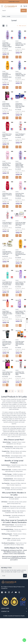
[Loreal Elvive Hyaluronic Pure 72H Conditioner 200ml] (20, 65)
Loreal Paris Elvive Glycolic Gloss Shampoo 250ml (6, 164)
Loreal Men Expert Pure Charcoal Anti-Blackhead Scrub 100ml (7, 343)
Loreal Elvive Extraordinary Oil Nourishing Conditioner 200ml (6, 75)
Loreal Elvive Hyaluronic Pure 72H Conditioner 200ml (20, 75)
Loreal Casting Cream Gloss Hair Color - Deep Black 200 (7, 373)
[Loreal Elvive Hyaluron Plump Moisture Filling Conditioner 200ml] (7, 35)
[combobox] (14, 10)
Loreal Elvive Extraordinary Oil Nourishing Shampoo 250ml (20, 253)
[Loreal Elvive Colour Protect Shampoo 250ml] (7, 126)
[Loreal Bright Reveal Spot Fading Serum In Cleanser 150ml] (7, 274)
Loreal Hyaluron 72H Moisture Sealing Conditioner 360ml (20, 313)
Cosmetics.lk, (6, 550)
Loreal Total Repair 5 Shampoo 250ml (20, 134)
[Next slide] (25, 1)
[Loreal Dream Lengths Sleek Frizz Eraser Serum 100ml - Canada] (7, 303)
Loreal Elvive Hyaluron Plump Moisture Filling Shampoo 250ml (19, 165)
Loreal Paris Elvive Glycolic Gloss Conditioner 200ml (19, 195)
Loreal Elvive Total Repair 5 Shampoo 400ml (19, 373)
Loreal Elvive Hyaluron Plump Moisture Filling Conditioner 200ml (6, 44)
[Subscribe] (25, 575)
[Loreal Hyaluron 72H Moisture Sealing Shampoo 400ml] (20, 274)
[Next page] (22, 391)
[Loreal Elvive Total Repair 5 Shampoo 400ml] (20, 364)
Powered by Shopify (19, 615)
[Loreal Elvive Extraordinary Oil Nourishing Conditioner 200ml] (7, 65)
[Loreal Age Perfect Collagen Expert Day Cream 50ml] (7, 244)
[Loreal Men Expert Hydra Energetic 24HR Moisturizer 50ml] (20, 333)
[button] (2, 6)
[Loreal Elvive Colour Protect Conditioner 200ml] (7, 185)
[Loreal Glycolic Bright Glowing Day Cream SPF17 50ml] (20, 214)
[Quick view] (7, 57)
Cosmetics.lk (15, 556)
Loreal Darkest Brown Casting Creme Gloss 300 (6, 105)
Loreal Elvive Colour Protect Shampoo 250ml (7, 135)
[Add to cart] (3, 57)
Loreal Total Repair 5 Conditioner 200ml (7, 223)
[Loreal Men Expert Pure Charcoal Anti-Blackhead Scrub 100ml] (7, 333)
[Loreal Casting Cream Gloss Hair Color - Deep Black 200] (7, 364)
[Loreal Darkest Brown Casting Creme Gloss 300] (7, 95)
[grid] (3, 25)
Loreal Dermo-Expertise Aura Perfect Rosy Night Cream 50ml (19, 105)
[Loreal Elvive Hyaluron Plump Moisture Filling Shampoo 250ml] (20, 155)
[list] (6, 25)
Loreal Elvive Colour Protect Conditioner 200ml (7, 195)
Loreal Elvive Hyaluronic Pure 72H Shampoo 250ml (20, 44)
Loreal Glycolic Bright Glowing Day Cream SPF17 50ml (20, 224)
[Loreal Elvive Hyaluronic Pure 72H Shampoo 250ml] (20, 35)
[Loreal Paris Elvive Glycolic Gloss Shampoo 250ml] (7, 155)
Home (3, 16)
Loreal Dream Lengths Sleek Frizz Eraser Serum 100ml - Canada (7, 313)
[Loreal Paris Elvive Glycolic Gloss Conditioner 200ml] (20, 185)
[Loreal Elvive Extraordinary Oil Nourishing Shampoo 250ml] (20, 244)
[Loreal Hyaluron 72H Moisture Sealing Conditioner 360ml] (20, 303)
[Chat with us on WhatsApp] (24, 640)
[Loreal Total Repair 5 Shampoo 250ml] (20, 126)
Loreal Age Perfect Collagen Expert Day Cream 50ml (7, 253)
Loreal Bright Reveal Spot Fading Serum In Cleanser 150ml (7, 283)
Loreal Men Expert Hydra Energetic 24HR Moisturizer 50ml (19, 343)
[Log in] (21, 6)
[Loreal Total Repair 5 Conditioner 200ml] (7, 214)
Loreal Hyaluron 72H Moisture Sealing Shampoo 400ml (20, 283)
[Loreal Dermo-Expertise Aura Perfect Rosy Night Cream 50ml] (20, 95)
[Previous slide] (3, 1)
